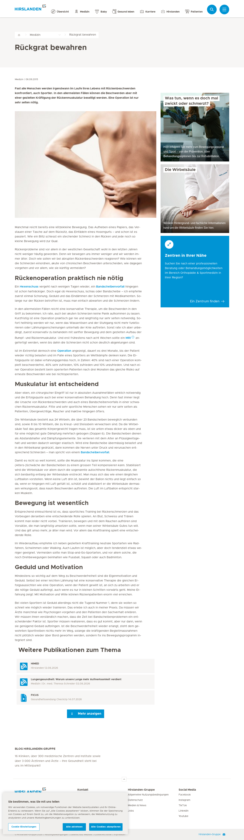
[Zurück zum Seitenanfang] (124, 779)
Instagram (184, 800)
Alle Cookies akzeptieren (106, 827)
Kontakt (82, 789)
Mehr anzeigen (89, 713)
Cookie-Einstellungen (23, 827)
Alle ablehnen (74, 827)
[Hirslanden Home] (46, 791)
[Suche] (212, 9)
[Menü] (224, 9)
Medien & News (137, 805)
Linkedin (183, 811)
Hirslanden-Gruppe (141, 789)
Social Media (187, 789)
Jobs (131, 811)
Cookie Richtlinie (102, 834)
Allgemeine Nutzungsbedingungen (148, 795)
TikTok (183, 805)
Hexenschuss (29, 286)
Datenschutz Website (81, 834)
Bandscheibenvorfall (110, 286)
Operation (64, 350)
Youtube (183, 816)
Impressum (119, 834)
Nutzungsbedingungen (56, 834)
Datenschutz (135, 800)
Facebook (185, 795)
